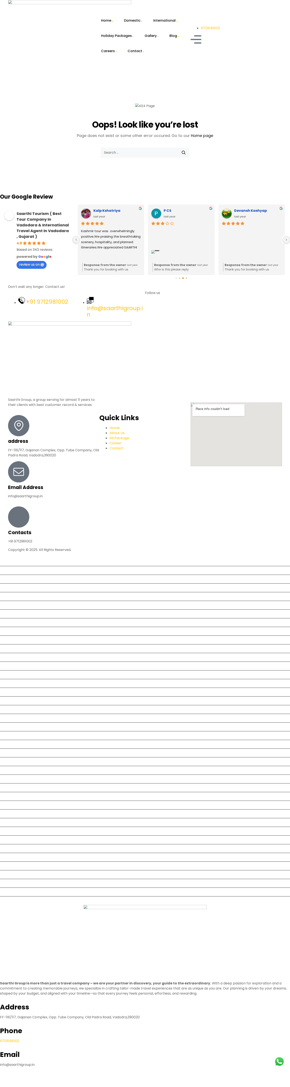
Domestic (132, 20)
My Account (12, 813)
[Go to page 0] (176, 278)
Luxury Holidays (14, 805)
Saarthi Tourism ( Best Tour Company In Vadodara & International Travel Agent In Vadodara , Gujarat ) (43, 225)
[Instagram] (173, 308)
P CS (167, 210)
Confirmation (13, 674)
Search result (13, 848)
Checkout (10, 665)
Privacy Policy (13, 831)
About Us (9, 570)
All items (9, 613)
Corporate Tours (16, 692)
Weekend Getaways (18, 891)
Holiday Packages (116, 35)
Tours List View (14, 883)
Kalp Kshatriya (106, 210)
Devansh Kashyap (250, 210)
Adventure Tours (16, 605)
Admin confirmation (18, 596)
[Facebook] (150, 308)
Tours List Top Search (19, 874)
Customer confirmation (21, 700)
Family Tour (11, 735)
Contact (135, 51)
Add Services (12, 587)
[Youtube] (161, 308)
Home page (202, 135)
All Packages (12, 622)
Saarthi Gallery (14, 839)
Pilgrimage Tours (16, 822)
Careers (108, 51)
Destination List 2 (16, 718)
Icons (6, 787)
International (164, 20)
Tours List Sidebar (16, 865)
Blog (173, 35)
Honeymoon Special (18, 778)
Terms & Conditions (18, 857)
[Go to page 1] (179, 278)
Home (106, 20)
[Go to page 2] (183, 278)
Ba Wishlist (10, 631)
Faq (5, 744)
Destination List (14, 709)
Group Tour (11, 752)
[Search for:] (145, 152)
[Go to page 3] (186, 278)
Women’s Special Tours (21, 900)
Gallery (151, 35)
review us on (29, 264)
